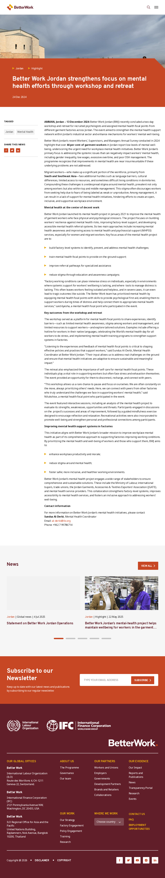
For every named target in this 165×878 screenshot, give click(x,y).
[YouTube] (137, 860)
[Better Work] (133, 743)
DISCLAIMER (42, 860)
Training (65, 836)
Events (132, 799)
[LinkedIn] (155, 860)
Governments (102, 778)
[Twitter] (128, 860)
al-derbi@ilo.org (61, 521)
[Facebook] (119, 860)
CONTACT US (137, 814)
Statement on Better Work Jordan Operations (40, 623)
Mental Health (25, 132)
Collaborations (103, 795)
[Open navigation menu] (156, 7)
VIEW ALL (146, 566)
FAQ (131, 819)
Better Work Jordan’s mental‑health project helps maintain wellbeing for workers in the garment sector (120, 627)
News (132, 782)
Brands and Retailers (106, 789)
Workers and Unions (106, 767)
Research (134, 793)
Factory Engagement (71, 825)
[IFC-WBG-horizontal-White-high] (79, 725)
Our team (65, 778)
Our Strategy (67, 820)
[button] (58, 638)
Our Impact (135, 767)
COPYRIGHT (64, 860)
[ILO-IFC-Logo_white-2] (23, 725)
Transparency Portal (141, 788)
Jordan (9, 132)
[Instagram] (146, 860)
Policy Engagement (71, 831)
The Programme (69, 767)
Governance (67, 773)
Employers (100, 773)
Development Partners (107, 784)
